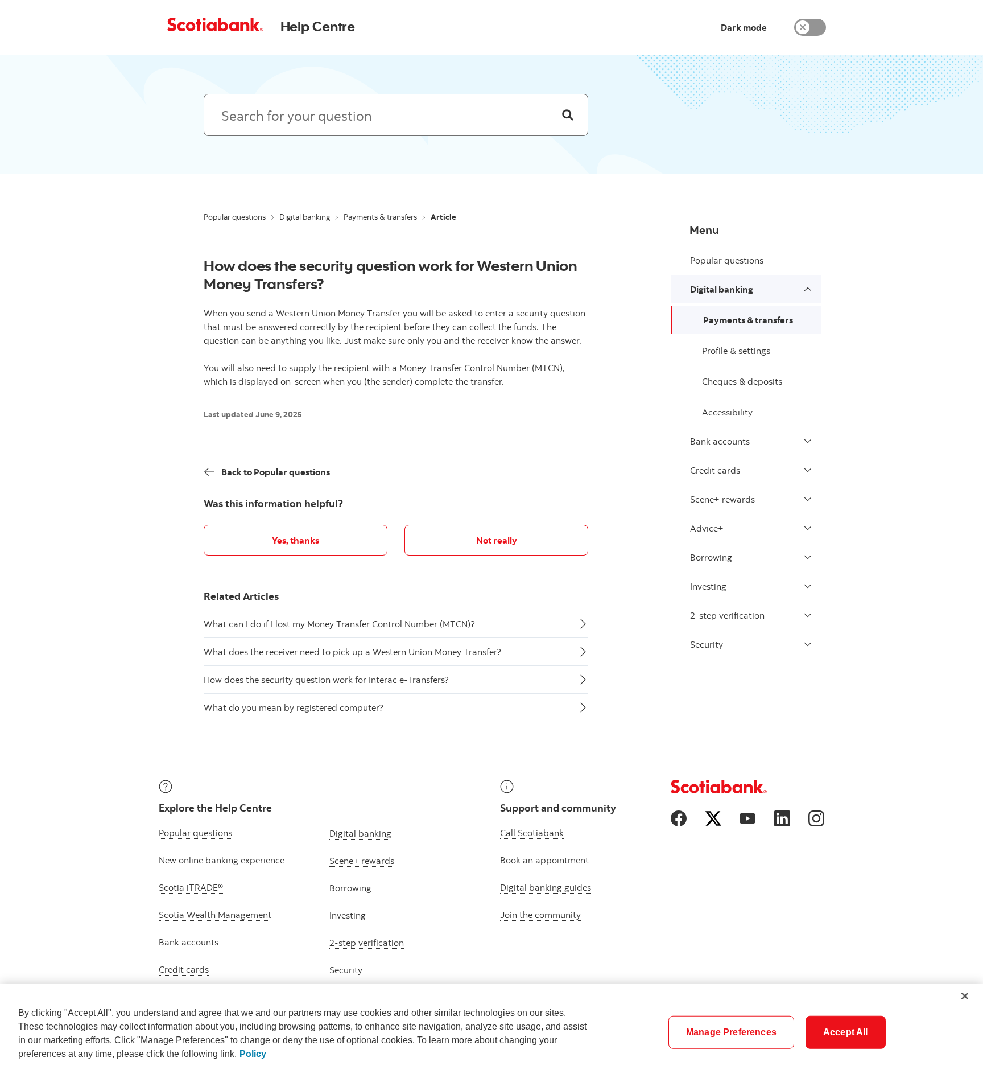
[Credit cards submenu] (807, 470)
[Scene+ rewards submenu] (807, 499)
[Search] (567, 115)
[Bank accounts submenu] (807, 441)
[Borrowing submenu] (807, 557)
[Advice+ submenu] (807, 528)
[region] (491, 1031)
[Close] (964, 996)
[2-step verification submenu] (807, 615)
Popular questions (235, 217)
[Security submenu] (807, 644)
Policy (252, 1054)
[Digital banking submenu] (807, 289)
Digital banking (304, 217)
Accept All (845, 1032)
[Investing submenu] (807, 586)
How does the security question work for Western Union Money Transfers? (390, 274)
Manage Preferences (731, 1032)
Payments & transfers (380, 217)
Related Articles (241, 596)
